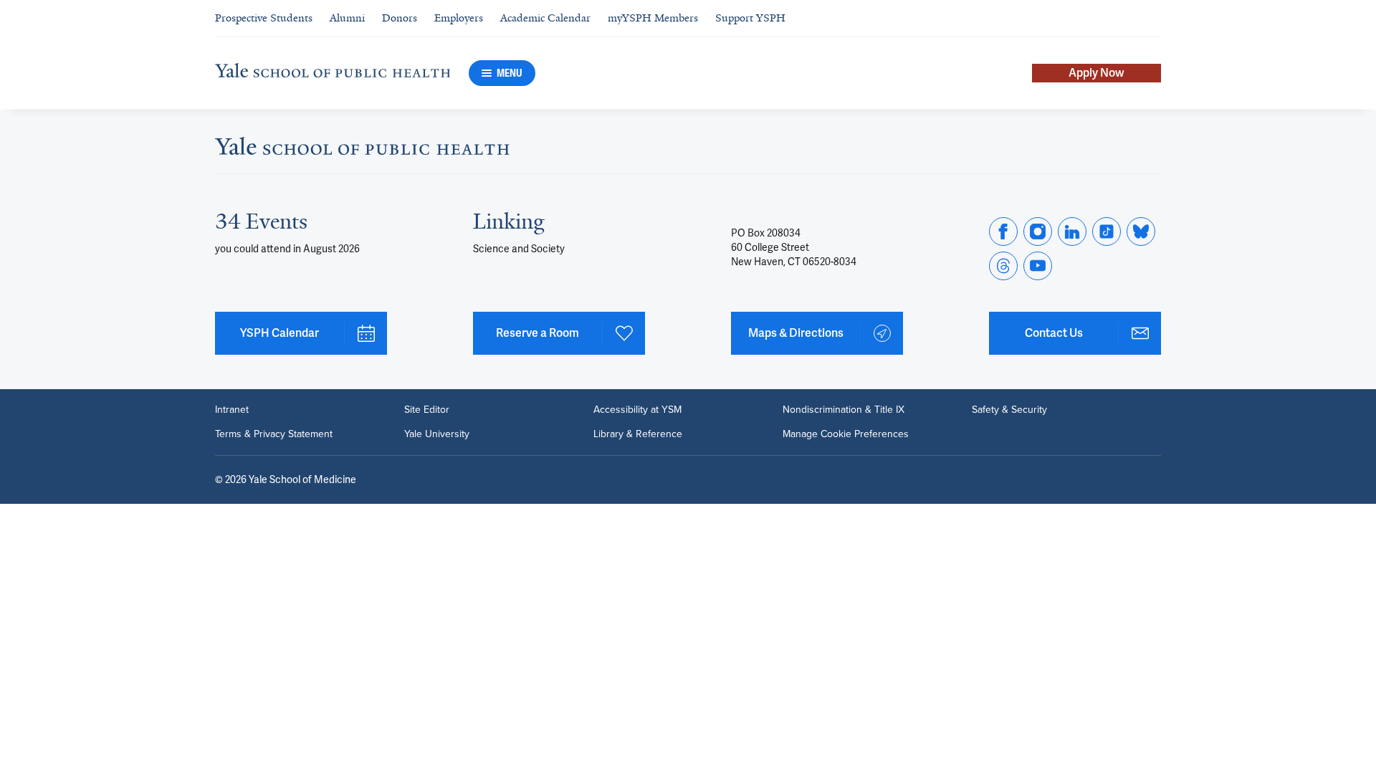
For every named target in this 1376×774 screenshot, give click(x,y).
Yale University (436, 434)
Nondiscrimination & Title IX (843, 409)
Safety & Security (1009, 409)
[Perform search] (1152, 18)
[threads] (1003, 266)
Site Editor (426, 409)
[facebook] (1003, 231)
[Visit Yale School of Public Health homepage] (362, 150)
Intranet (232, 409)
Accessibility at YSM (637, 409)
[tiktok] (1106, 231)
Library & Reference (637, 434)
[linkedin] (1072, 231)
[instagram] (1037, 231)
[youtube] (1037, 266)
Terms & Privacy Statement (274, 434)
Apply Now (1096, 72)
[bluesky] (1141, 231)
